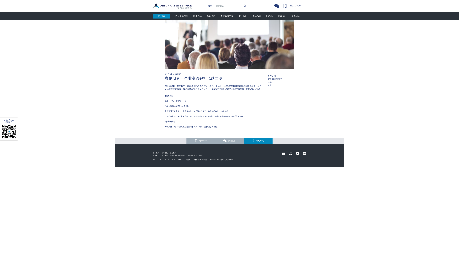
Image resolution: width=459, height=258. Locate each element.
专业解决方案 (227, 16)
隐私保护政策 (192, 155)
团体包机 (197, 16)
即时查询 (161, 16)
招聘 (200, 155)
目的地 (269, 16)
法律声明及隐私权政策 (178, 155)
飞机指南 (256, 16)
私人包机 (156, 153)
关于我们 (243, 16)
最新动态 (296, 16)
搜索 (210, 6)
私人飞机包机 (181, 16)
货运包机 (211, 16)
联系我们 (282, 16)
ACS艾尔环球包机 (172, 7)
